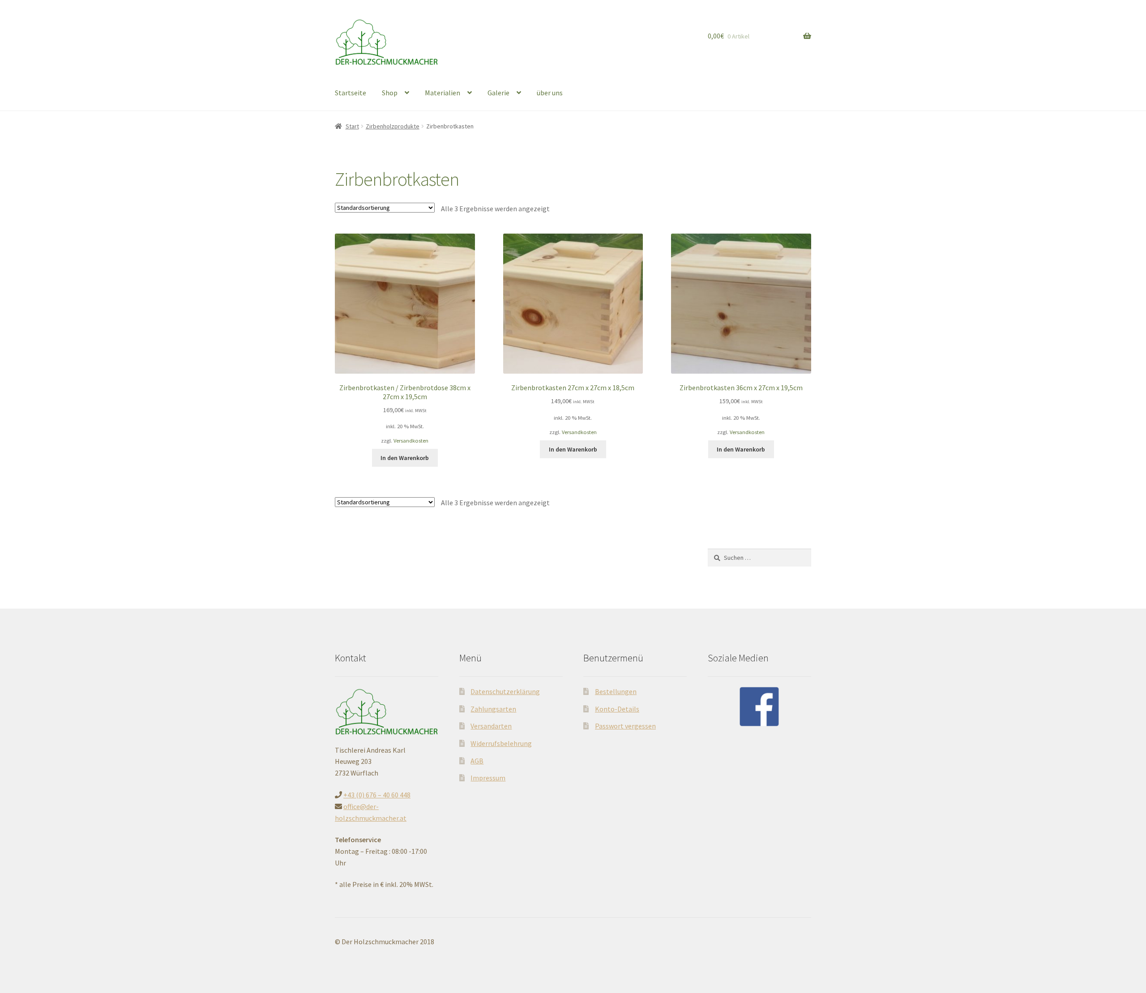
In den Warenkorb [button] (405, 458)
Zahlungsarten (493, 708)
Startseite (350, 92)
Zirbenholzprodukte (392, 126)
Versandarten (491, 725)
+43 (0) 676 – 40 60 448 (377, 794)
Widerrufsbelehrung (501, 743)
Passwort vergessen (625, 725)
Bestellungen (616, 691)
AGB (476, 760)
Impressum (487, 777)
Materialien (442, 92)
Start (352, 126)
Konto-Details (617, 708)
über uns (550, 92)
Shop (390, 92)
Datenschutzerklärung (505, 691)
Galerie (498, 92)
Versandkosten (410, 440)
